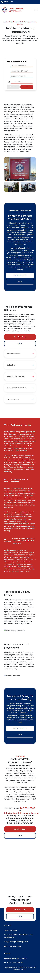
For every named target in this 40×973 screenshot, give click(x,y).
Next (26, 87)
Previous (13, 87)
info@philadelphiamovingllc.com (16, 942)
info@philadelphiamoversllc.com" (21, 813)
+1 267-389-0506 (10, 930)
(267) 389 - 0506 (8, 2)
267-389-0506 (27, 808)
